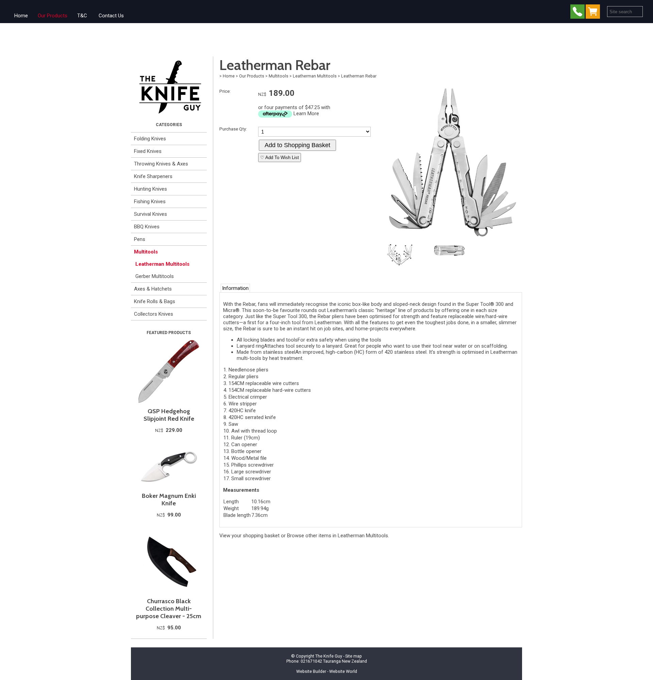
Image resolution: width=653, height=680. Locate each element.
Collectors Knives (153, 314)
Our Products (52, 16)
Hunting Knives (150, 189)
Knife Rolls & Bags (154, 301)
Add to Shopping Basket (297, 145)
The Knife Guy (328, 656)
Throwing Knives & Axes (161, 164)
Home (21, 16)
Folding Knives (150, 139)
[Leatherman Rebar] (449, 239)
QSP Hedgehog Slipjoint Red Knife (169, 414)
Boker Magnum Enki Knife (169, 499)
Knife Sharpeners (153, 176)
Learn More (306, 113)
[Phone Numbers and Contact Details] (577, 13)
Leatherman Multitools (162, 264)
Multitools (146, 252)
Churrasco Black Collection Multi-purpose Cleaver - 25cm (168, 608)
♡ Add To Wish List (279, 157)
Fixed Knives (148, 151)
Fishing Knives (150, 201)
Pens (139, 239)
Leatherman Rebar (358, 76)
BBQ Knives (147, 227)
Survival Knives (150, 214)
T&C (82, 16)
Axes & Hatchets (153, 289)
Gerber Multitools (154, 276)
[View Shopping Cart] (594, 13)
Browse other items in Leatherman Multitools (337, 536)
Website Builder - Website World (326, 671)
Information (235, 288)
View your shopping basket (249, 536)
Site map (353, 656)
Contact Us (111, 16)
